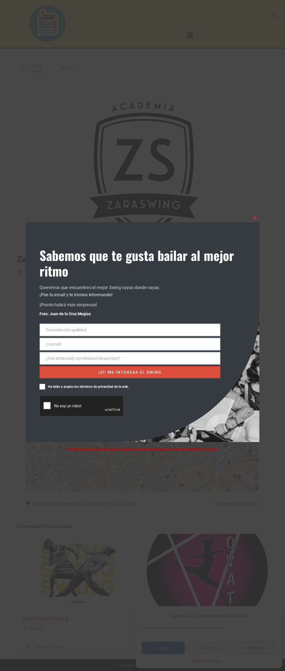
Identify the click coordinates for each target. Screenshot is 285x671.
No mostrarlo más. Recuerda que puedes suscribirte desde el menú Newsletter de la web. (142, 449)
